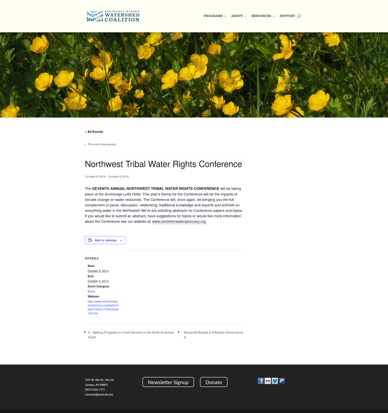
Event (91, 291)
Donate (214, 382)
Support (287, 16)
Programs (213, 16)
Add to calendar (106, 240)
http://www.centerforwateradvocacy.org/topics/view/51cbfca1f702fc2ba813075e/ (103, 307)
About (237, 16)
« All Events (94, 131)
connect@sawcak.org (99, 394)
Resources (261, 16)
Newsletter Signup (168, 382)
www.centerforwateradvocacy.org (179, 221)
